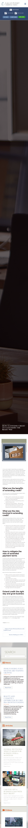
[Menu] (25, 3)
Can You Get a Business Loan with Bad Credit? (13, 791)
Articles (8, 623)
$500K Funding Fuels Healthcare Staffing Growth (14, 671)
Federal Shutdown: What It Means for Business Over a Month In (13, 752)
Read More (8, 687)
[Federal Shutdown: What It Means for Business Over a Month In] (14, 737)
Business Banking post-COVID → (16, 635)
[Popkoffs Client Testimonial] (14, 822)
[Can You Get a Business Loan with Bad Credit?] (14, 778)
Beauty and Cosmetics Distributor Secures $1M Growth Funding (14, 699)
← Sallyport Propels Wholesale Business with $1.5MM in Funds (14, 629)
